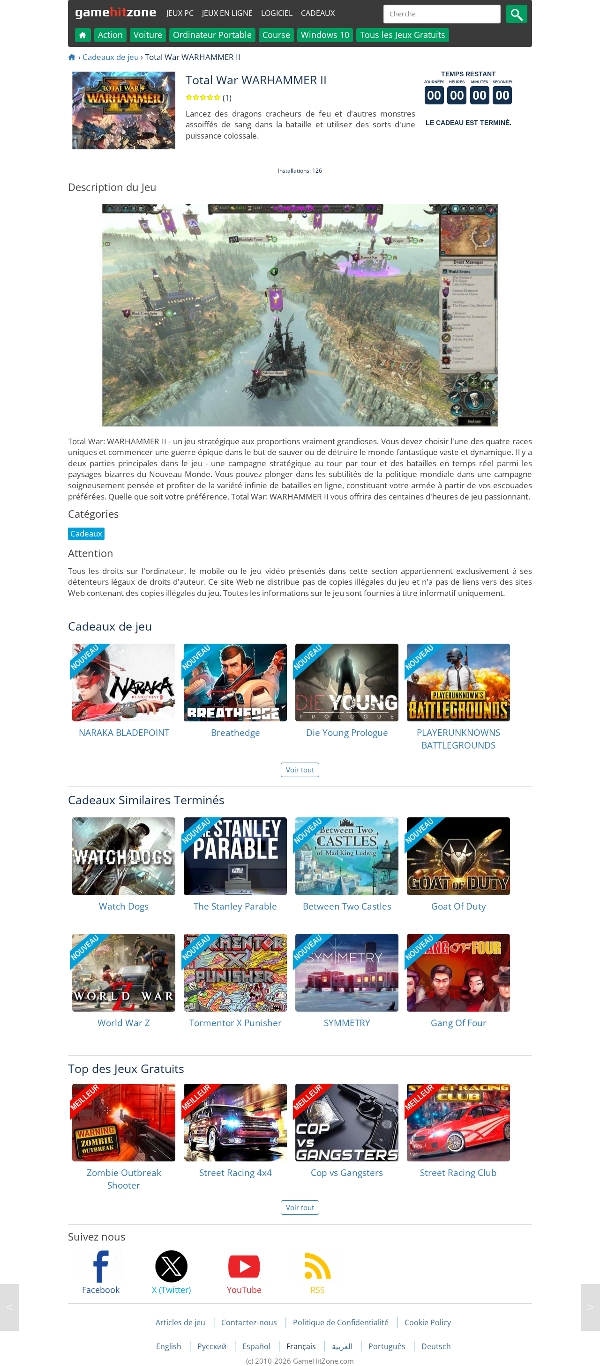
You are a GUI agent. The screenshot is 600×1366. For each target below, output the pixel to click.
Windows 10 (325, 34)
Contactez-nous (249, 1322)
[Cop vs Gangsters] (346, 1122)
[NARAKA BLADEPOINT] (123, 682)
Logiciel (276, 13)
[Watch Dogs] (123, 856)
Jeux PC (180, 13)
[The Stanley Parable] (235, 856)
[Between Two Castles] (346, 856)
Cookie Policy (428, 1322)
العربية (343, 1346)
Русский (212, 1346)
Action (110, 34)
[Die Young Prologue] (346, 682)
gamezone (116, 11)
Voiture (148, 34)
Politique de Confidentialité (341, 1322)
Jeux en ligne (227, 13)
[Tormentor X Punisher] (235, 973)
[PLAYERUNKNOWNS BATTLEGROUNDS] (458, 682)
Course (276, 34)
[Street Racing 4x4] (235, 1122)
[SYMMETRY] (346, 973)
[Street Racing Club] (458, 1122)
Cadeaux (318, 13)
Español (257, 1346)
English (169, 1346)
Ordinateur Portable (212, 34)
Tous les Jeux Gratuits (402, 34)
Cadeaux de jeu (110, 56)
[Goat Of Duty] (458, 856)
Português (387, 1346)
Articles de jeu (180, 1322)
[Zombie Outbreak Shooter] (123, 1122)
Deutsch (436, 1346)
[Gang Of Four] (458, 973)
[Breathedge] (235, 682)
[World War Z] (123, 973)
